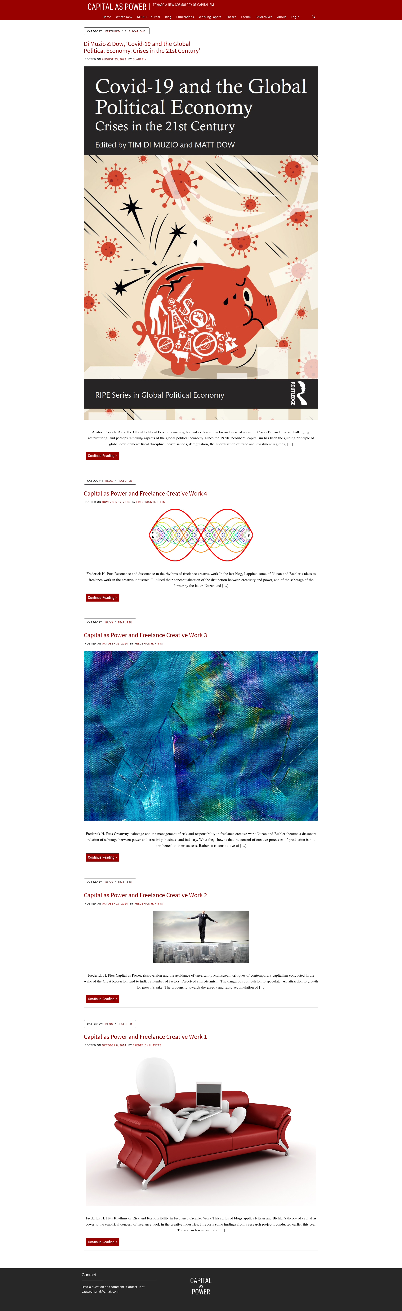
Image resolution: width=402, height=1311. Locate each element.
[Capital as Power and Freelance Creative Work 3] (201, 735)
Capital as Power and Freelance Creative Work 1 (145, 1037)
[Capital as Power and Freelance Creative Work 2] (201, 936)
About (281, 17)
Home (107, 17)
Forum (246, 17)
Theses (231, 17)
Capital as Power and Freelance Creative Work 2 (145, 895)
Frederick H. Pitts (150, 502)
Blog (168, 17)
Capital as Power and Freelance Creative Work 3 (145, 635)
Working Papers (210, 17)
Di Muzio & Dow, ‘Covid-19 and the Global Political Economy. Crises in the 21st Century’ (142, 47)
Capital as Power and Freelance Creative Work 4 (145, 493)
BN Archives (264, 17)
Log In (295, 17)
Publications (185, 17)
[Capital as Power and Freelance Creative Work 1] (201, 1128)
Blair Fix (139, 59)
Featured (112, 31)
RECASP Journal (148, 17)
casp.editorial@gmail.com (100, 1291)
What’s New (124, 17)
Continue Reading (101, 455)
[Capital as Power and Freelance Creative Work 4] (201, 534)
